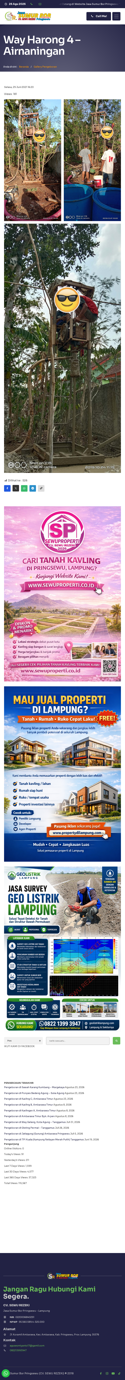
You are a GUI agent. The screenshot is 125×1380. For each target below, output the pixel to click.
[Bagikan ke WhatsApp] (24, 488)
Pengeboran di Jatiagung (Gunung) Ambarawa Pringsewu (37, 1133)
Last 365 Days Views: (16, 1177)
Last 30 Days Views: (15, 1171)
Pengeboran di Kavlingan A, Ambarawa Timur (30, 1110)
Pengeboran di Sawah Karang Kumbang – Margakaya (34, 1087)
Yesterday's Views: (15, 1160)
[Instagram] (106, 1373)
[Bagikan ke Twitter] (16, 488)
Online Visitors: (13, 1148)
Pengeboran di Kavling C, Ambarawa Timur (28, 1098)
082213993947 (18, 1350)
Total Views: (11, 1183)
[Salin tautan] (41, 488)
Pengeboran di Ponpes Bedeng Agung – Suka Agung (34, 1093)
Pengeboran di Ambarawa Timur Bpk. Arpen (29, 1116)
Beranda (24, 66)
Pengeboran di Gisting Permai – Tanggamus (29, 1127)
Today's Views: (12, 1154)
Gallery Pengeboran (45, 66)
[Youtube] (113, 1373)
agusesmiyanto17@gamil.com (27, 1345)
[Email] (40, 4)
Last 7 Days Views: (15, 1165)
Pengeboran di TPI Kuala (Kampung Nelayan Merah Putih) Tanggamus (44, 1139)
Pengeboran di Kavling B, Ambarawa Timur (28, 1104)
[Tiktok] (119, 1373)
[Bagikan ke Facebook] (7, 488)
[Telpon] (32, 4)
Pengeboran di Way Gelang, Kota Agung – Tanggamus (35, 1122)
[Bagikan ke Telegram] (32, 488)
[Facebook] (100, 1373)
